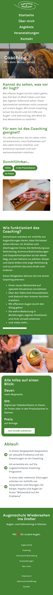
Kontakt (26, 39)
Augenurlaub (26, 545)
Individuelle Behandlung (26, 556)
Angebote (26, 27)
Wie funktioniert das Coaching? (21, 230)
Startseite (26, 15)
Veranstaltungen (26, 33)
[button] (8, 167)
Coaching (27, 550)
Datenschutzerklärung (26, 581)
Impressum (27, 576)
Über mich (26, 21)
